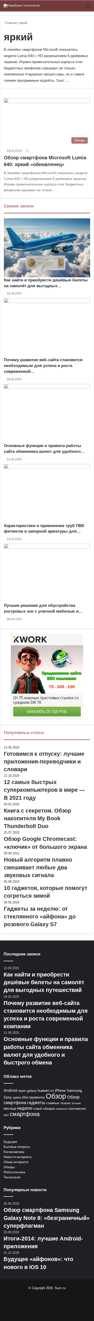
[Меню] (88, 7)
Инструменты (33, 1097)
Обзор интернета (16, 1162)
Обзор (56, 1096)
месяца (10, 1108)
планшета (62, 1108)
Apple (22, 1091)
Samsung (74, 1090)
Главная (10, 23)
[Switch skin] (79, 7)
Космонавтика (14, 1152)
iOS (52, 1090)
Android (10, 1090)
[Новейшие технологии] (22, 6)
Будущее (10, 1142)
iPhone (60, 1090)
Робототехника (14, 1172)
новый (38, 1108)
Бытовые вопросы (17, 1147)
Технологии (12, 1177)
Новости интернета (17, 1157)
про (6, 1115)
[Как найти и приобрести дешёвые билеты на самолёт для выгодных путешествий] (47, 247)
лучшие (65, 1103)
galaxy (32, 1091)
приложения (77, 1108)
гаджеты (36, 1102)
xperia (17, 1097)
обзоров (49, 1108)
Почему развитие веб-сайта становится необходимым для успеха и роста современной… (43, 366)
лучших (76, 1103)
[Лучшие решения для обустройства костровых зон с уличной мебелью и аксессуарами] (47, 573)
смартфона (25, 1114)
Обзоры (9, 1167)
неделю (25, 1108)
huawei (43, 1090)
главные (52, 1103)
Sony (8, 1097)
